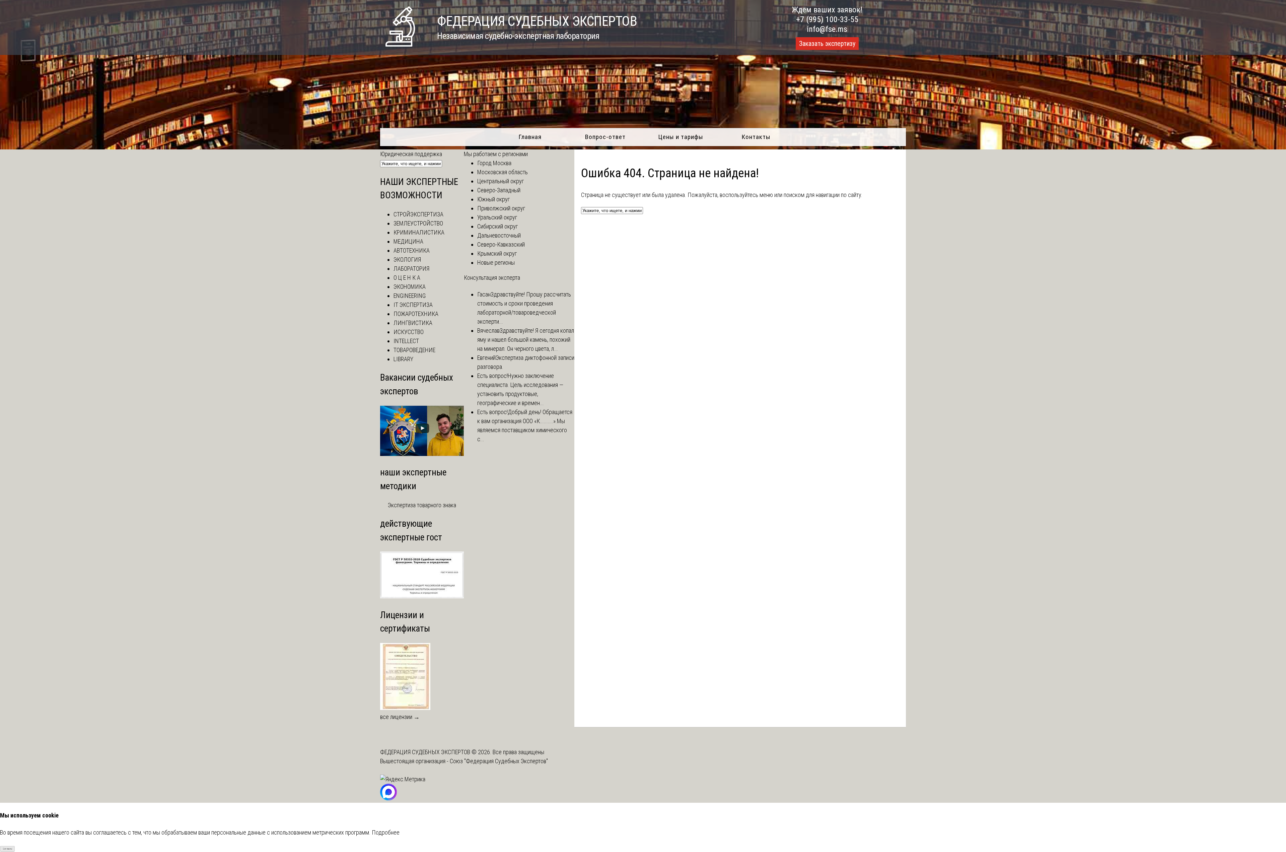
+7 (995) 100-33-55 (827, 19)
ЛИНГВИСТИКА (413, 322)
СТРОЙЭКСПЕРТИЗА (418, 214)
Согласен (7, 848)
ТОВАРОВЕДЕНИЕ (414, 349)
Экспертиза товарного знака (422, 505)
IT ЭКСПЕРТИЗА (413, 304)
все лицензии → (400, 716)
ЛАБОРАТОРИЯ (411, 268)
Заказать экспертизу (827, 44)
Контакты (756, 137)
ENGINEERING (410, 295)
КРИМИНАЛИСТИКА (419, 232)
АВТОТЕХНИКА (412, 250)
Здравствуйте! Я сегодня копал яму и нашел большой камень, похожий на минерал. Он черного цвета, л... (525, 339)
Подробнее (386, 832)
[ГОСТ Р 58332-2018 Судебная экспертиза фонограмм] (422, 596)
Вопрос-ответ (605, 137)
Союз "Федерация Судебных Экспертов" (499, 761)
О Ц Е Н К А (407, 277)
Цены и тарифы (680, 137)
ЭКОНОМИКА (410, 286)
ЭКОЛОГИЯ (407, 259)
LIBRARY (403, 359)
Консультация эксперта (492, 277)
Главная (530, 137)
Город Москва (494, 163)
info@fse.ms (827, 29)
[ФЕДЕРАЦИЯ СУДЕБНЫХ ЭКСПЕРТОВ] (400, 44)
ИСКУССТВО (409, 331)
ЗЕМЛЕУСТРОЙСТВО (418, 223)
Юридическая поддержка (411, 153)
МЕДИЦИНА (408, 241)
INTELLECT (406, 340)
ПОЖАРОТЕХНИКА (416, 313)
